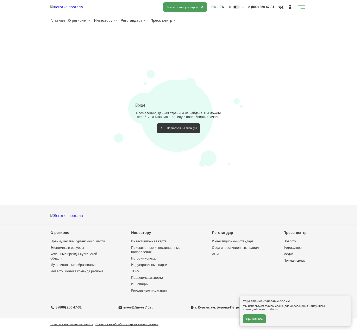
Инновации (140, 284)
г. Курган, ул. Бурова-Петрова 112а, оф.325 (230, 307)
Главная (57, 20)
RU (213, 7)
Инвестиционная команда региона (77, 271)
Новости (289, 241)
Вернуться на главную (182, 128)
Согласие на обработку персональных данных (126, 324)
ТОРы (135, 271)
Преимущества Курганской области (77, 241)
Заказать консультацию (182, 7)
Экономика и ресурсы (67, 247)
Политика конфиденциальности (71, 324)
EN (222, 7)
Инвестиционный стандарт (232, 241)
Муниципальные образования (73, 265)
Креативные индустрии (149, 290)
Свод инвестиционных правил (235, 247)
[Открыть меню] (302, 7)
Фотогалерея (293, 247)
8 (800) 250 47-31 (261, 7)
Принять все (254, 318)
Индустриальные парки (149, 265)
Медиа (288, 254)
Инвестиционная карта (149, 241)
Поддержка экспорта (147, 277)
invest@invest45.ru (138, 307)
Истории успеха (143, 258)
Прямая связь (294, 260)
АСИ (215, 254)
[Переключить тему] (236, 7)
